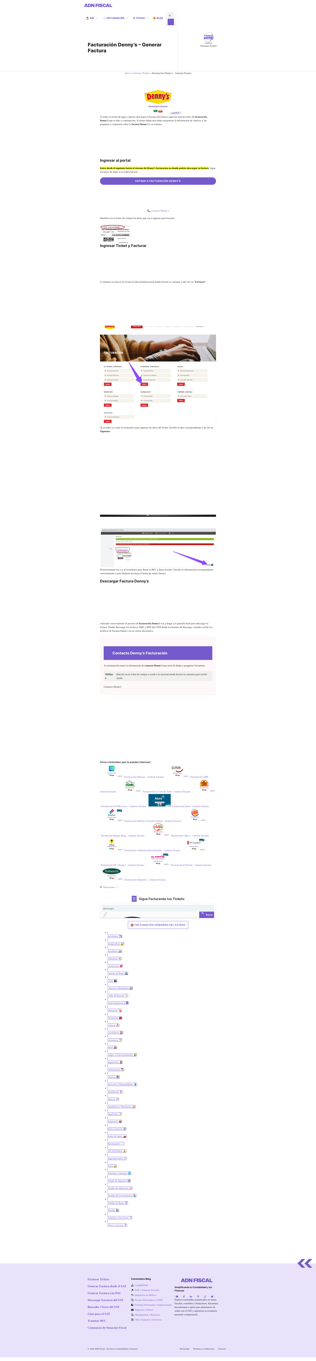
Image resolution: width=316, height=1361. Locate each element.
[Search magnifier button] (171, 22)
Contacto (222, 1349)
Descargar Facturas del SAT (105, 1300)
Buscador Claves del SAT (103, 1307)
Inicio (128, 73)
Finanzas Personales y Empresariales (153, 1304)
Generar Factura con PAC (104, 1293)
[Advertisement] (211, 59)
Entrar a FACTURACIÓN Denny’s (158, 181)
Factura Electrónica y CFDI (148, 1300)
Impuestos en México (145, 1295)
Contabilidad (141, 1285)
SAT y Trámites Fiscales (147, 1290)
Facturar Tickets (141, 73)
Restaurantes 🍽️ (110, 887)
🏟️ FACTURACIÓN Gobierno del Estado (158, 924)
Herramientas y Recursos (147, 1314)
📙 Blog (158, 18)
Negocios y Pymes (144, 1309)
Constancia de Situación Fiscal (107, 1327)
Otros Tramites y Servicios (148, 1319)
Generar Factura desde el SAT (107, 1286)
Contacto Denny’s (160, 210)
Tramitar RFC (97, 1320)
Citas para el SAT (99, 1313)
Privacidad (184, 1349)
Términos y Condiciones (203, 1349)
